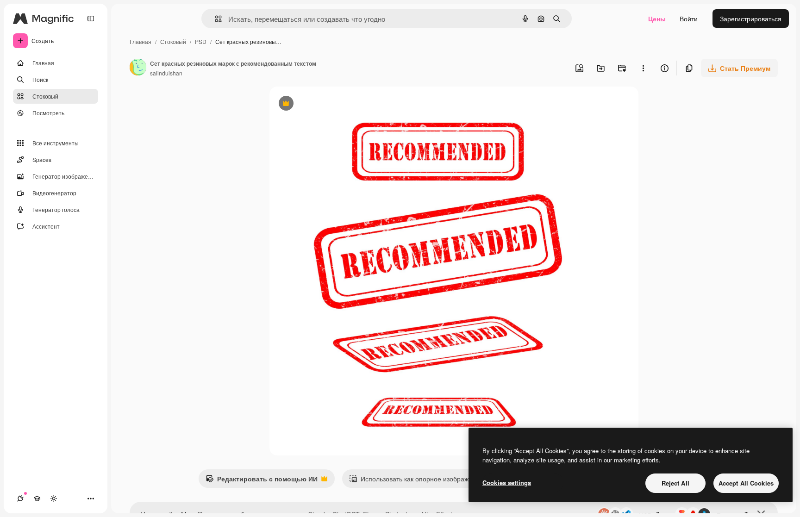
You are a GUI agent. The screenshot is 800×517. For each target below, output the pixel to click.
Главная (140, 41)
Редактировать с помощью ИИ (262, 481)
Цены (657, 18)
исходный (331, 104)
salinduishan (166, 73)
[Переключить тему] (53, 498)
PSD (200, 41)
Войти (689, 18)
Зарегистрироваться (750, 18)
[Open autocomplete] (214, 18)
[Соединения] (20, 498)
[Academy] (37, 498)
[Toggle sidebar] (90, 18)
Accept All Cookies (746, 483)
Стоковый (173, 41)
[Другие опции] (643, 68)
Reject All (675, 483)
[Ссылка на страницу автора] (138, 68)
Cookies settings (506, 482)
